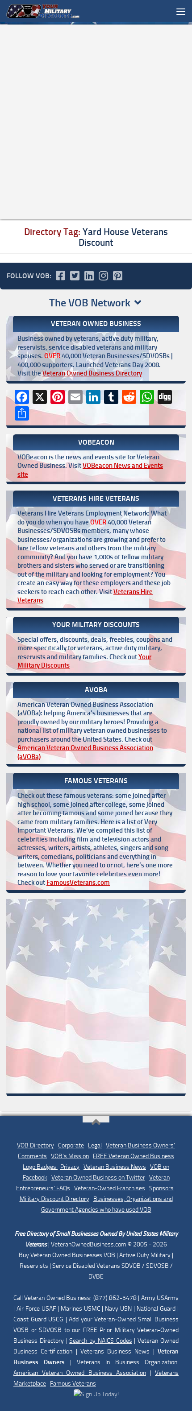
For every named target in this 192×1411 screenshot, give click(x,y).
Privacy (69, 1167)
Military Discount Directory (54, 1199)
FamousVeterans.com (78, 883)
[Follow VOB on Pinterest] (117, 275)
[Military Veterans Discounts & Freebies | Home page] (55, 11)
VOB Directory (35, 1145)
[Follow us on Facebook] (60, 275)
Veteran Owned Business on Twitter (98, 1177)
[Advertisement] (96, 122)
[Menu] (181, 11)
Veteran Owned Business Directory (92, 373)
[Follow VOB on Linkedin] (88, 275)
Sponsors (161, 1188)
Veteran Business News (114, 1167)
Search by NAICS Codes (100, 1341)
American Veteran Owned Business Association (79, 1373)
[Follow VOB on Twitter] (74, 275)
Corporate (71, 1145)
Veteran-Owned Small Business (136, 1319)
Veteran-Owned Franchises (109, 1188)
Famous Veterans (73, 1383)
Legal (95, 1145)
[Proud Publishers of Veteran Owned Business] (96, 1394)
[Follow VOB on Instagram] (103, 275)
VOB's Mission (70, 1156)
